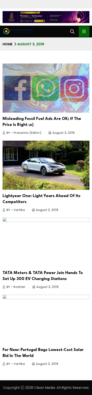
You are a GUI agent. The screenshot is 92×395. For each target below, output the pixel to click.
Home (7, 44)
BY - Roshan (15, 287)
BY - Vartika (15, 210)
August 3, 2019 (63, 133)
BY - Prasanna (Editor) (23, 133)
